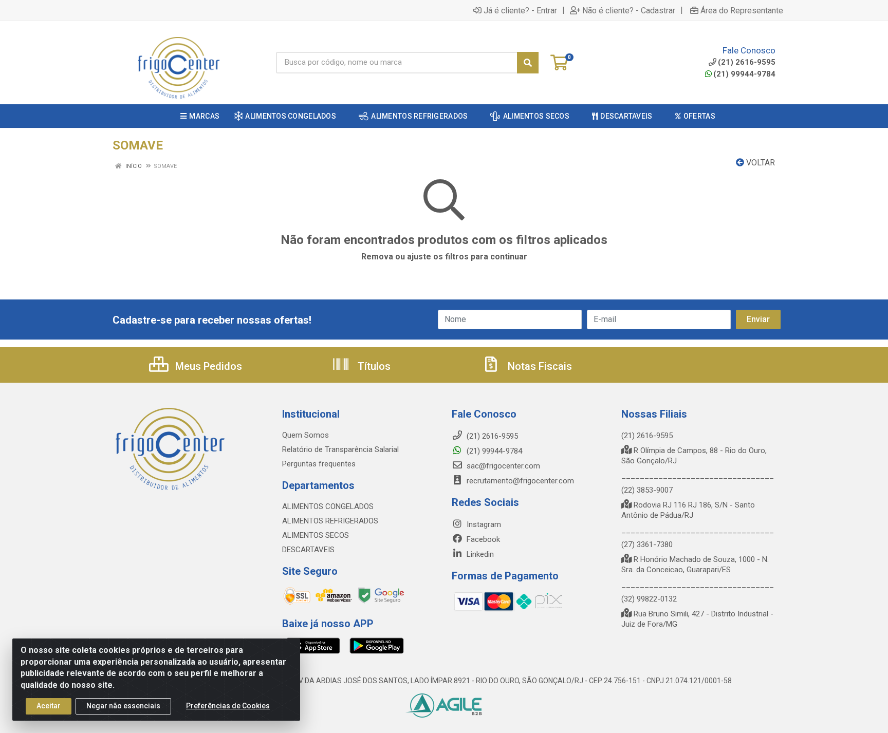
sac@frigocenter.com (503, 466)
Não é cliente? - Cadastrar (628, 10)
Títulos (373, 366)
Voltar (759, 162)
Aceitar (48, 706)
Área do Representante (741, 10)
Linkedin (479, 554)
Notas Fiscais (538, 366)
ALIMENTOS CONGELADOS (328, 506)
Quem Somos (305, 435)
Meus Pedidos (207, 366)
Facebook (482, 539)
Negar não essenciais (123, 706)
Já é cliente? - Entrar (520, 10)
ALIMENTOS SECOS (315, 535)
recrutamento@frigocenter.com (520, 480)
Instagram (483, 524)
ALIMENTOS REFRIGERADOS (330, 520)
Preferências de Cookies (228, 706)
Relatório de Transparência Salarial (340, 449)
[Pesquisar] (528, 62)
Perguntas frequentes (319, 463)
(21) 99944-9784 (744, 74)
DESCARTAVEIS (308, 549)
